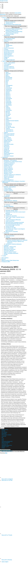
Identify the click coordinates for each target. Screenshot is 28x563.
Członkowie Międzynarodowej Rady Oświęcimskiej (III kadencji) (14, 29)
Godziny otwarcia (8, 167)
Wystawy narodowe (8, 172)
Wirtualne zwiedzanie (9, 176)
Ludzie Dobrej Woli (10, 221)
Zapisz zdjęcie (5, 561)
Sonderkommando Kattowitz (12, 120)
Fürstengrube (9, 90)
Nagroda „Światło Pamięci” (10, 252)
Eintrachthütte (9, 88)
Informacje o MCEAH (9, 250)
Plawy (7, 116)
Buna (7, 84)
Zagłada (6, 132)
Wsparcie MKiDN (6, 442)
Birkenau (8, 76)
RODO (3, 448)
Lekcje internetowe (10, 236)
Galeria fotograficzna (8, 56)
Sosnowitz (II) (9, 124)
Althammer (8, 73)
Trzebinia (8, 128)
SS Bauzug (8, 126)
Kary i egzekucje (8, 139)
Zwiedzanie (5, 157)
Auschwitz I (6, 65)
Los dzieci (6, 136)
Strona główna (5, 257)
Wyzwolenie (7, 147)
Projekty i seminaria (8, 190)
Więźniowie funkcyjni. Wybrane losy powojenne (15, 242)
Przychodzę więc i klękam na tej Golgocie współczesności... (15, 229)
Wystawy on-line (8, 173)
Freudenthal (8, 89)
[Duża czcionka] (15, 10)
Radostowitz (8, 118)
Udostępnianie (9, 45)
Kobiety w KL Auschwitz (11, 216)
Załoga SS (6, 149)
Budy (7, 83)
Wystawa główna (8, 170)
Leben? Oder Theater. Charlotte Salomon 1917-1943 (15, 217)
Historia (4, 61)
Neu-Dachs (8, 114)
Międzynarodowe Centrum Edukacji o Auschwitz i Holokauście (13, 181)
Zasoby (7, 44)
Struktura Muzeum (8, 53)
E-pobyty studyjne (8, 189)
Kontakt (5, 58)
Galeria (7, 46)
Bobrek (7, 80)
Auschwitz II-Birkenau (9, 66)
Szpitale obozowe (8, 140)
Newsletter (4, 433)
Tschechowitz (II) (9, 131)
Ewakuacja (6, 145)
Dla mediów (4, 432)
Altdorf (7, 72)
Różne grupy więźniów (9, 133)
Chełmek (8, 86)
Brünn (7, 81)
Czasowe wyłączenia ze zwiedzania (12, 174)
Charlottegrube (9, 85)
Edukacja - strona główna (10, 187)
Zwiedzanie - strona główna (10, 160)
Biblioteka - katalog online (10, 246)
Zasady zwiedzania (8, 169)
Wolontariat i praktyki (9, 248)
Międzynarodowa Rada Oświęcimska (12, 24)
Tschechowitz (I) (9, 130)
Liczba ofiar (6, 148)
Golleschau (8, 97)
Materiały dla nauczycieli (9, 249)
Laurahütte (8, 109)
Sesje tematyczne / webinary (10, 200)
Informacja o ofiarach (9, 156)
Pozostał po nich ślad (10, 227)
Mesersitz (8, 111)
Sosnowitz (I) (9, 123)
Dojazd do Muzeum (8, 168)
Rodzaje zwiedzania (8, 164)
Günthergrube (9, 98)
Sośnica (7, 122)
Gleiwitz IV (8, 96)
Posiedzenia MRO (10, 34)
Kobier (7, 106)
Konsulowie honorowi (9, 50)
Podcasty (8, 237)
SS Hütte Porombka (10, 127)
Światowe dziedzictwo (7, 445)
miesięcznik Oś (9, 23)
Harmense (8, 99)
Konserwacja (7, 35)
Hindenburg (8, 101)
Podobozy (6, 69)
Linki (3, 438)
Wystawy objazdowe (8, 206)
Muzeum (4, 17)
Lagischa (8, 107)
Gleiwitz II (8, 93)
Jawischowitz (9, 105)
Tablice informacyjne (8, 177)
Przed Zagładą (7, 64)
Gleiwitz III (8, 94)
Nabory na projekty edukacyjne (11, 253)
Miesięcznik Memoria (10, 22)
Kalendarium (7, 154)
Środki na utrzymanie (9, 48)
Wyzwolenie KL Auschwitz (12, 231)
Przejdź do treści (4, 1)
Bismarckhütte (9, 77)
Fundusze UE (5, 444)
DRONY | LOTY (5, 446)
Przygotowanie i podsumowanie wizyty (13, 161)
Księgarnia (6, 57)
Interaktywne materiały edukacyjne (14, 244)
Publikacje (6, 245)
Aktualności (6, 19)
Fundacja (6, 49)
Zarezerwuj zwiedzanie (9, 163)
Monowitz (8, 113)
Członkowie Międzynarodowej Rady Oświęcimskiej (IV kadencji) (14, 32)
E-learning (6, 233)
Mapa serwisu (5, 429)
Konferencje (7, 196)
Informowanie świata (8, 144)
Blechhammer (9, 79)
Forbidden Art (9, 214)
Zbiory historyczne (8, 40)
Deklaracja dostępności (9, 60)
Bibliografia (6, 152)
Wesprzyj (2, 428)
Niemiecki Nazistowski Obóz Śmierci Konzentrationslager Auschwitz (14, 224)
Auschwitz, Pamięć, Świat (11, 210)
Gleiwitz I (8, 92)
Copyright (4, 436)
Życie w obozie (7, 137)
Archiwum (6, 41)
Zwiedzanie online (8, 165)
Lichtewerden (9, 110)
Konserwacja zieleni (10, 38)
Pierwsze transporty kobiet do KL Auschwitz (17, 240)
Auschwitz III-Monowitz (9, 68)
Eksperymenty (7, 141)
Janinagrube (8, 103)
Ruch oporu (6, 143)
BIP (2, 437)
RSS (3, 440)
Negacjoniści (7, 150)
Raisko (7, 119)
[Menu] (26, 13)
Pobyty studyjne (7, 188)
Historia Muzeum (8, 54)
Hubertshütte (8, 102)
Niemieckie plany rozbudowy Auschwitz (15, 222)
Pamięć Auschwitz (10, 226)
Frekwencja (6, 178)
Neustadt (8, 115)
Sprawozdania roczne (9, 52)
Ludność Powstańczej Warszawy (13, 219)
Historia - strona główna (9, 63)
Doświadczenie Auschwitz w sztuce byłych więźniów (15, 212)
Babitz (7, 75)
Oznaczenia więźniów (9, 135)
